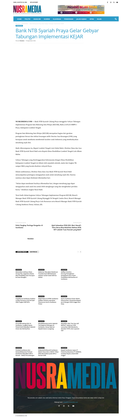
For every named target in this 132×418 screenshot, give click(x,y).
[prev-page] (78, 252)
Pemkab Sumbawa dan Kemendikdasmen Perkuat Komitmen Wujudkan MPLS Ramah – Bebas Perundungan (25, 352)
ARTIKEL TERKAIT (22, 251)
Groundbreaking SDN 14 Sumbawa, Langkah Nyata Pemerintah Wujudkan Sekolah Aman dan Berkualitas (25, 326)
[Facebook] (107, 2)
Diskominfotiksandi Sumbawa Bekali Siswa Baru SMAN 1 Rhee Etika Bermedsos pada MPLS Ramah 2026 (48, 352)
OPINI (92, 19)
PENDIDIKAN (68, 19)
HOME (19, 19)
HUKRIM (47, 19)
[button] (115, 19)
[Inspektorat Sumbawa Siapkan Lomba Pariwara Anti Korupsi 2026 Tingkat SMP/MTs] (26, 289)
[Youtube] (117, 2)
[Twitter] (114, 2)
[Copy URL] (51, 46)
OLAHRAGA (57, 19)
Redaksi (22, 40)
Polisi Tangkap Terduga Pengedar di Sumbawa (29, 226)
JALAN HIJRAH (81, 19)
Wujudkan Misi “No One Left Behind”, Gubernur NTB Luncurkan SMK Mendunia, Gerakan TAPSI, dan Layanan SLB (70, 327)
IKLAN (99, 19)
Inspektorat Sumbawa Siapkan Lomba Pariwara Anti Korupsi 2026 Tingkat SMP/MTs (25, 300)
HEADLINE (37, 19)
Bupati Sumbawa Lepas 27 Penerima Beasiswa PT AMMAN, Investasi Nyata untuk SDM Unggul (71, 352)
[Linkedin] (37, 46)
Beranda (18, 23)
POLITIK (27, 19)
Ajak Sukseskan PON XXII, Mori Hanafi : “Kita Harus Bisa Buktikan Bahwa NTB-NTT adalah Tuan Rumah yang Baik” (66, 227)
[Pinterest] (27, 46)
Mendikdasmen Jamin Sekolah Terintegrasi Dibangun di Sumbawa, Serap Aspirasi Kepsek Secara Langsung (47, 326)
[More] (56, 46)
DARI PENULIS (33, 251)
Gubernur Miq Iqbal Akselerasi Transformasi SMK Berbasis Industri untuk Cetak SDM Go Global (48, 274)
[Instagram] (111, 2)
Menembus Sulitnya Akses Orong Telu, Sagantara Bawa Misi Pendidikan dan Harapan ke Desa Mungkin (25, 274)
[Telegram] (41, 46)
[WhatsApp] (32, 46)
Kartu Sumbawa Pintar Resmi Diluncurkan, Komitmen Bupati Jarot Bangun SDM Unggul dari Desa (71, 301)
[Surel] (46, 46)
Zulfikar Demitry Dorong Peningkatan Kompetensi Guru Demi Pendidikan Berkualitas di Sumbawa (69, 275)
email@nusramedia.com (70, 402)
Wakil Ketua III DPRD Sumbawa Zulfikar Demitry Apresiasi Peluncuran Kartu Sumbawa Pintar (48, 301)
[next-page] (81, 252)
